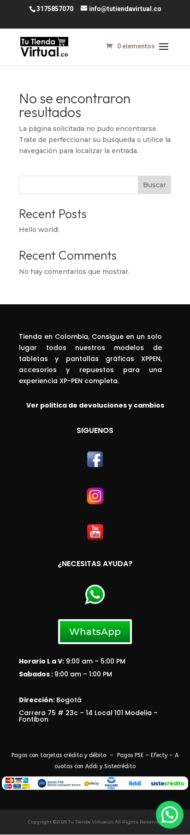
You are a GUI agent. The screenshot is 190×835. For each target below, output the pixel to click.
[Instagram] (95, 503)
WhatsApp (95, 631)
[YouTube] (95, 539)
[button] (170, 815)
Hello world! (39, 229)
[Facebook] (95, 466)
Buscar (154, 185)
